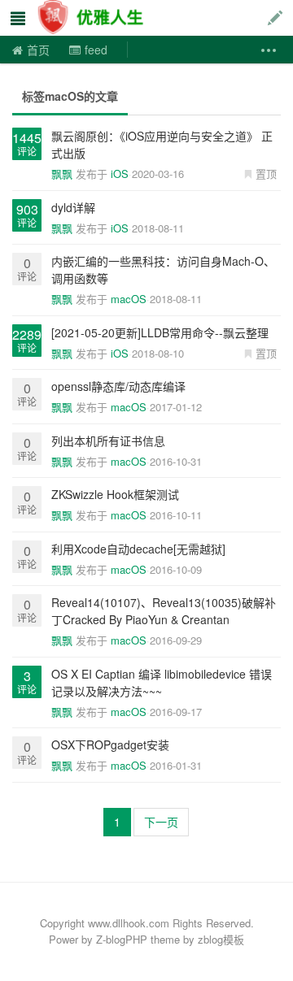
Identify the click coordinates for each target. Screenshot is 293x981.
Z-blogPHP (121, 939)
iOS (120, 173)
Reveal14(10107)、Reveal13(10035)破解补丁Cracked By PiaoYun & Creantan (163, 610)
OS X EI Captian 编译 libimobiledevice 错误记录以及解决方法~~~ (161, 682)
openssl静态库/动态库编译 (118, 386)
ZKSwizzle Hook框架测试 (115, 494)
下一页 (161, 822)
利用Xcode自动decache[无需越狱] (138, 548)
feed (96, 49)
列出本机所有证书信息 (108, 440)
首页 (38, 49)
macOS (128, 298)
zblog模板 (221, 939)
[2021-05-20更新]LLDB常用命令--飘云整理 (160, 332)
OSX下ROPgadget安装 (110, 744)
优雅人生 (92, 18)
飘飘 (61, 173)
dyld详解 (73, 207)
